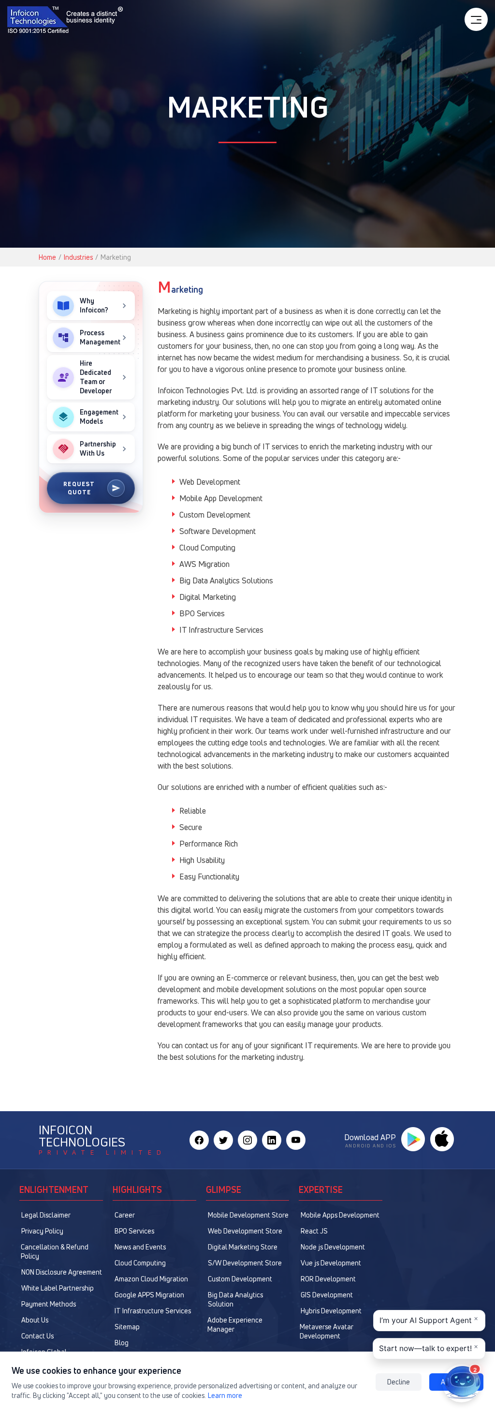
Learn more (225, 1395)
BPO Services (134, 1230)
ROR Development (328, 1278)
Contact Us (37, 1335)
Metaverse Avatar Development (326, 1331)
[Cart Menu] (476, 19)
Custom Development (240, 1278)
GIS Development (327, 1294)
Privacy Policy (42, 1230)
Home (47, 257)
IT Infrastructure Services (153, 1310)
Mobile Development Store (248, 1214)
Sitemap (127, 1326)
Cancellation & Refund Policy (54, 1251)
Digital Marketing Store (242, 1246)
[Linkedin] (271, 1140)
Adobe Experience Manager (234, 1324)
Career (125, 1214)
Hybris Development (331, 1310)
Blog (122, 1342)
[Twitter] (223, 1140)
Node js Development (333, 1246)
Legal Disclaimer (46, 1214)
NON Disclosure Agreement (61, 1272)
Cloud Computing (140, 1262)
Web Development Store (245, 1230)
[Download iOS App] (442, 1139)
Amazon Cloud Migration (151, 1278)
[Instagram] (247, 1140)
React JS (314, 1230)
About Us (34, 1319)
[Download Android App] (413, 1139)
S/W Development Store (245, 1262)
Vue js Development (331, 1262)
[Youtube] (296, 1140)
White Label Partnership (57, 1288)
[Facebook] (199, 1140)
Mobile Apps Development (340, 1214)
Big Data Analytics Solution (235, 1299)
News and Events (140, 1246)
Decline (398, 1381)
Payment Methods (48, 1303)
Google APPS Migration (149, 1294)
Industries (78, 257)
